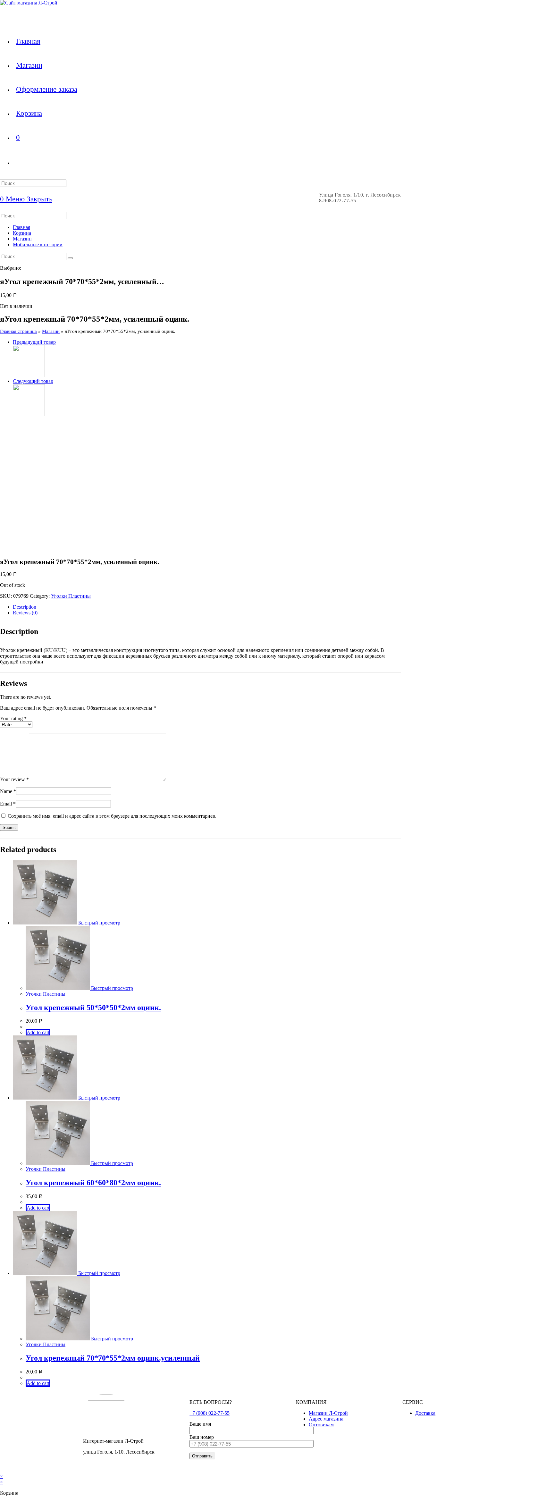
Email (8, 803)
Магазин (22, 238)
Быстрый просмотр (98, 922)
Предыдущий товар (34, 342)
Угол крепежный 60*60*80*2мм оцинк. (93, 1182)
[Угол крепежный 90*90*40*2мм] (29, 414)
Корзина (22, 233)
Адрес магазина (326, 1419)
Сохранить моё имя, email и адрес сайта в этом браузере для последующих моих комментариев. (112, 816)
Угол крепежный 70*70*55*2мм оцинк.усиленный (113, 1358)
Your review (14, 779)
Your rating (13, 718)
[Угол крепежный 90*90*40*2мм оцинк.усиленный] (29, 375)
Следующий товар (33, 381)
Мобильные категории (38, 244)
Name (8, 791)
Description (24, 607)
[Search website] (16, 162)
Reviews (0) (25, 612)
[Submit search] (70, 258)
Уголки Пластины (71, 596)
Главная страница (18, 331)
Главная (21, 227)
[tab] (207, 607)
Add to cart (38, 1032)
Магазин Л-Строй (328, 1413)
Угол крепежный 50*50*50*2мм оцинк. (93, 1007)
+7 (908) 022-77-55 (209, 1413)
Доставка (425, 1413)
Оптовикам (321, 1424)
